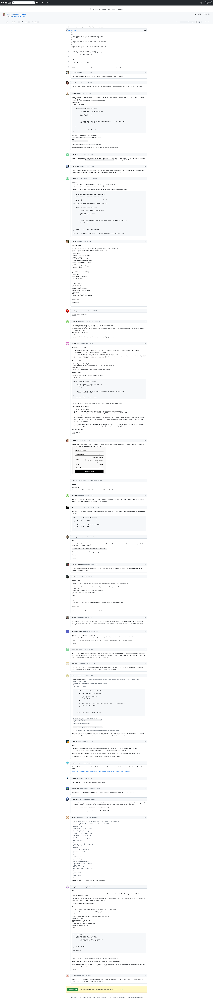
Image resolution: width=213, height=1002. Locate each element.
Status (98, 997)
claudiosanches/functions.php (19, 16)
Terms (84, 997)
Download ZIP (206, 22)
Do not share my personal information (134, 997)
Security (94, 997)
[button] (196, 22)
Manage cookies (121, 997)
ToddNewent (75, 507)
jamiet (74, 72)
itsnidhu (74, 343)
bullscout (75, 649)
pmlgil (74, 887)
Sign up (208, 3)
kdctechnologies (77, 631)
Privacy (89, 997)
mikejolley (10, 14)
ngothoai (74, 576)
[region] (106, 50)
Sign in (202, 3)
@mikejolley (122, 511)
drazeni (74, 154)
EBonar (74, 178)
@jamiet (74, 97)
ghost (73, 480)
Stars (26, 22)
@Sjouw (74, 158)
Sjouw (74, 93)
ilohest (74, 975)
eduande (74, 676)
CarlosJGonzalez (77, 564)
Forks (36, 22)
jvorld (73, 763)
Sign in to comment (119, 989)
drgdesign (75, 166)
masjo (74, 241)
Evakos (74, 617)
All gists (38, 3)
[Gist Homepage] (6, 3)
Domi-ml (74, 741)
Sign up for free (73, 989)
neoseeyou (75, 537)
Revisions (15, 22)
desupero (75, 495)
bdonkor (74, 778)
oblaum (74, 440)
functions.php (20, 14)
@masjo (74, 314)
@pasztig (79, 97)
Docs (109, 997)
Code (6, 22)
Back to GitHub (46, 3)
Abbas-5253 (75, 663)
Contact (114, 997)
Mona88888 (75, 788)
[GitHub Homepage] (71, 997)
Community (104, 997)
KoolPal (74, 817)
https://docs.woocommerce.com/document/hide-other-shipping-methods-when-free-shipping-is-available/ (101, 771)
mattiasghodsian (77, 311)
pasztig (74, 83)
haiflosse (74, 321)
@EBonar (74, 245)
